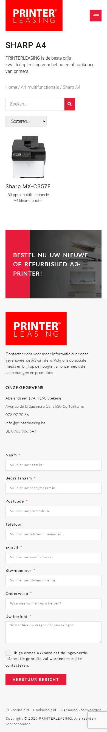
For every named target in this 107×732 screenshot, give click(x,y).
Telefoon (14, 524)
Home (11, 87)
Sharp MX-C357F (28, 186)
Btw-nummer (19, 571)
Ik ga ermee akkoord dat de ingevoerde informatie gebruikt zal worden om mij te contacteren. (46, 659)
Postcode (15, 501)
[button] (96, 15)
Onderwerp (17, 594)
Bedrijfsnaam (19, 478)
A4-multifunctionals (40, 87)
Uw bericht (17, 617)
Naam (11, 455)
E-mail (12, 547)
